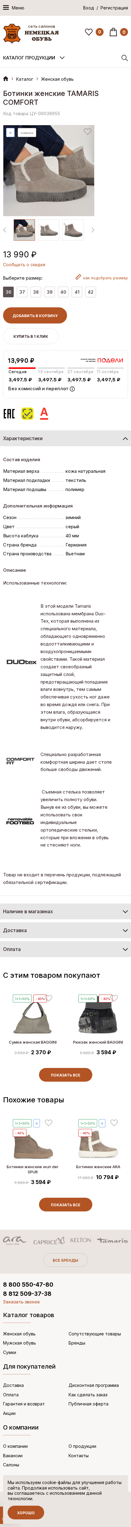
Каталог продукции (29, 58)
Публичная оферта (88, 1403)
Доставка (13, 1385)
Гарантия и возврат (24, 1403)
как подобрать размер (105, 277)
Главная (5, 78)
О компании (15, 1446)
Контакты (79, 1455)
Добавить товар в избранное (48, 998)
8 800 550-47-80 (28, 1284)
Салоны (11, 1464)
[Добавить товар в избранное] (87, 132)
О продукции (82, 1446)
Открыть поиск (125, 58)
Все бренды (65, 1260)
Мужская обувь (19, 1342)
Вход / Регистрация (105, 7)
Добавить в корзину (35, 315)
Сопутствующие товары (95, 1333)
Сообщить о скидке (24, 264)
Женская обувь (57, 79)
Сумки (9, 1352)
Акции (9, 1413)
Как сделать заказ (88, 1394)
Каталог (24, 79)
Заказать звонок (21, 1301)
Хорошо (26, 1513)
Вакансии (13, 1455)
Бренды (77, 1342)
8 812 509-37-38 (27, 1293)
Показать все (65, 1075)
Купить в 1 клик (30, 336)
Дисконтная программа (94, 1385)
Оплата (11, 1394)
